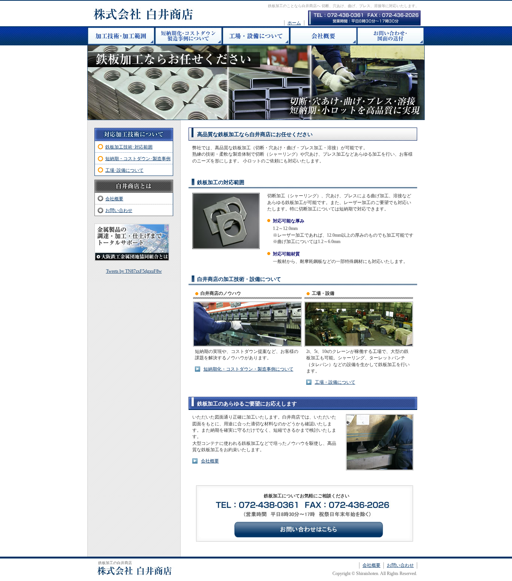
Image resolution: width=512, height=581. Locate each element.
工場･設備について (124, 170)
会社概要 (210, 461)
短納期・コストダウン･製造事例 (138, 158)
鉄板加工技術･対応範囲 (129, 147)
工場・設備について (335, 382)
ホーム (294, 23)
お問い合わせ (118, 210)
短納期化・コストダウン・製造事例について (248, 369)
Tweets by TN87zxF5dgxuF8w (134, 271)
